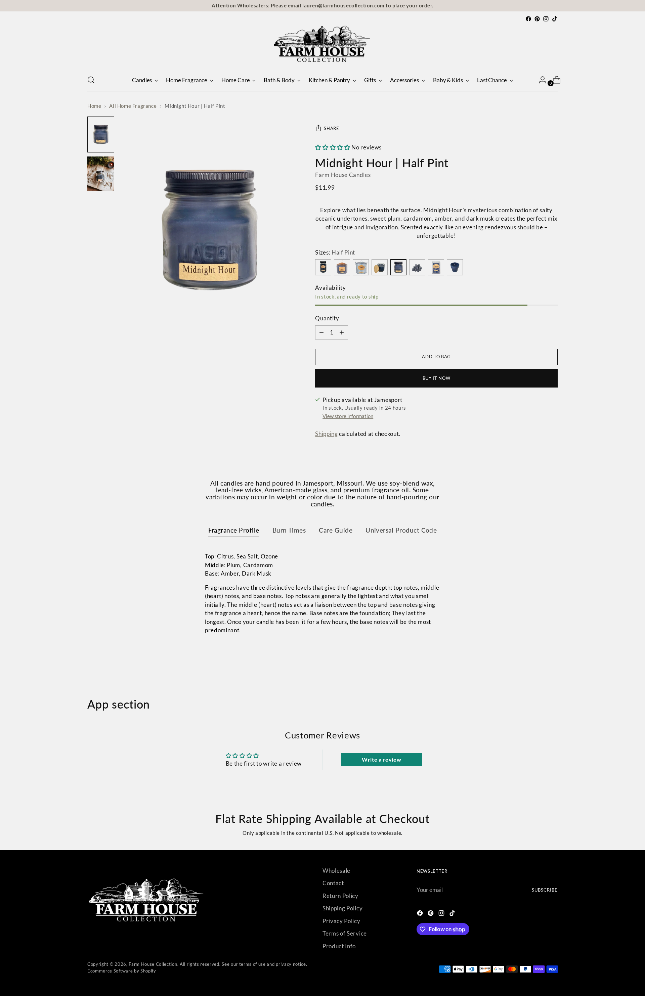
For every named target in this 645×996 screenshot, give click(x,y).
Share (331, 128)
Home (94, 106)
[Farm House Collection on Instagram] (546, 19)
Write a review (381, 759)
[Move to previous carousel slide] (536, 662)
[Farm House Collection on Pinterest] (537, 19)
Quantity (327, 318)
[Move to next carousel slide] (552, 661)
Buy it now (436, 378)
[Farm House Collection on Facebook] (528, 19)
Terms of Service (344, 933)
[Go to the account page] (540, 80)
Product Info (339, 946)
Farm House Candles (343, 174)
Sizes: (335, 252)
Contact (333, 883)
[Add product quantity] (321, 332)
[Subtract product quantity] (342, 332)
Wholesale (336, 870)
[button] (332, 147)
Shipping (326, 433)
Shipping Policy (342, 908)
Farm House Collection (153, 964)
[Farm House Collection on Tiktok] (555, 19)
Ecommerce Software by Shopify (121, 971)
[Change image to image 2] (100, 173)
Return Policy (340, 895)
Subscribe (545, 890)
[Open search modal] (91, 80)
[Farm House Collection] (322, 46)
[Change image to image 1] (100, 134)
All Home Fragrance (133, 106)
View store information (347, 416)
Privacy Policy (341, 920)
